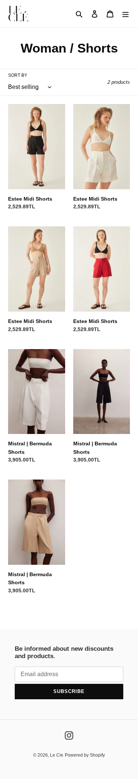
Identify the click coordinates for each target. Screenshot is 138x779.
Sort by (17, 75)
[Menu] (125, 14)
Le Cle (56, 755)
